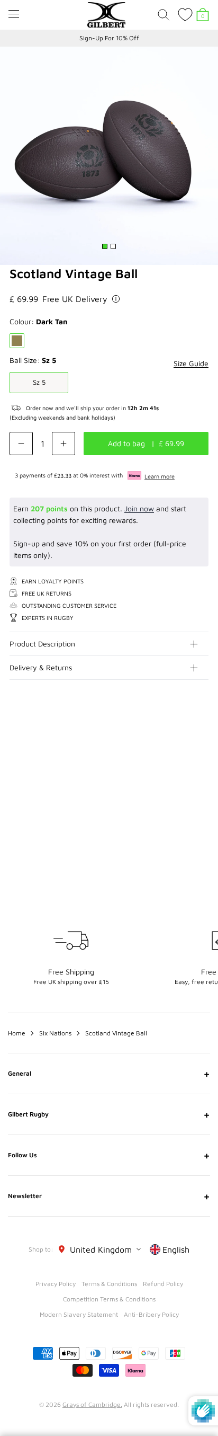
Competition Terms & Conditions (109, 1299)
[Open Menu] (13, 14)
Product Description (42, 643)
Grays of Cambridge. (92, 1404)
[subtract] (21, 443)
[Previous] (179, 742)
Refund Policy (163, 1284)
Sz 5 (39, 382)
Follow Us (109, 1155)
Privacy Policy (55, 1284)
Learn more (159, 476)
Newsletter (109, 1196)
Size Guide (191, 363)
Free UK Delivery (74, 299)
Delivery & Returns (41, 667)
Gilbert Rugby (109, 1114)
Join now (139, 508)
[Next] (201, 742)
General (109, 1073)
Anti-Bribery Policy (151, 1314)
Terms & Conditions (109, 1284)
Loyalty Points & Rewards (109, 38)
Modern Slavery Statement (79, 1314)
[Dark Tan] (17, 340)
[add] (63, 443)
